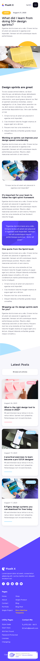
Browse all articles (20, 372)
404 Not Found (8, 631)
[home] (8, 5)
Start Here (6, 628)
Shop (18, 596)
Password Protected (10, 635)
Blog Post (19, 607)
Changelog (6, 642)
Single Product (21, 600)
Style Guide (6, 624)
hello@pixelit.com (30, 628)
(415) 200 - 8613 (29, 625)
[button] (28, 5)
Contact (5, 603)
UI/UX (6, 13)
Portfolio (5, 607)
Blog (17, 603)
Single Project (7, 610)
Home (4, 596)
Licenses (5, 638)
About (4, 600)
